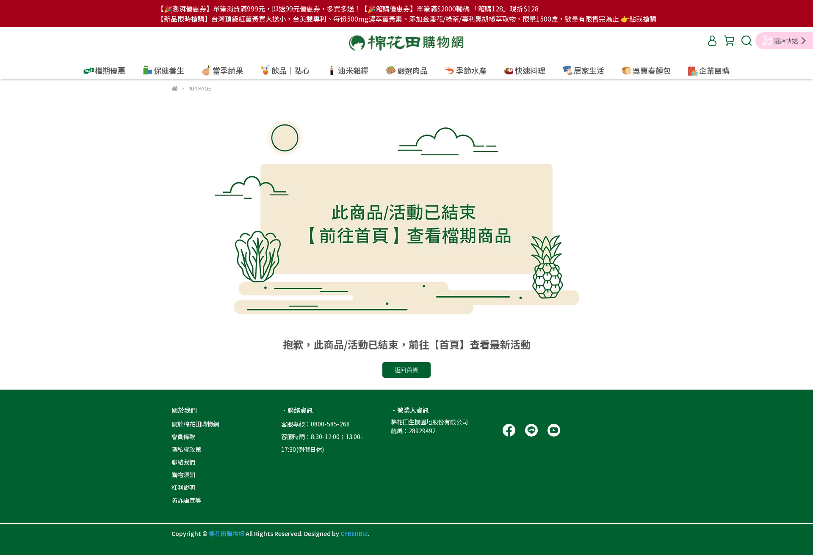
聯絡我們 (183, 462)
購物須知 (183, 474)
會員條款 (183, 436)
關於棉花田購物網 (195, 424)
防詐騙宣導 (186, 500)
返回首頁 (406, 369)
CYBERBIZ (354, 533)
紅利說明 (183, 487)
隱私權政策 (186, 449)
